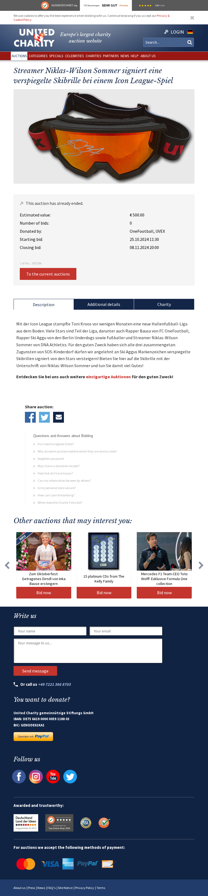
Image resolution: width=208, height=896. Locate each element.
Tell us (58, 417)
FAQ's (51, 888)
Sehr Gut (109, 5)
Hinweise (123, 5)
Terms (100, 888)
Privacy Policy (84, 888)
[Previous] (6, 565)
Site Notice (65, 888)
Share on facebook (30, 417)
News (41, 888)
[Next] (201, 565)
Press (31, 888)
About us (19, 888)
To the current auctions (48, 274)
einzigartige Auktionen (108, 376)
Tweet (44, 417)
